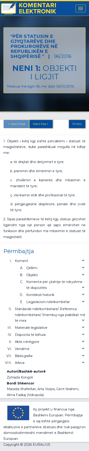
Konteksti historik (40, 295)
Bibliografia (23, 356)
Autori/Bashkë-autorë (26, 371)
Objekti (32, 275)
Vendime (22, 349)
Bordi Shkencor (20, 383)
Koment (21, 261)
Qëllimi (31, 268)
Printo (77, 124)
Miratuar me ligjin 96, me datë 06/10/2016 (40, 86)
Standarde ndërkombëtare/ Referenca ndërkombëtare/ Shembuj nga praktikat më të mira (50, 315)
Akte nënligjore (27, 342)
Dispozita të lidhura (30, 335)
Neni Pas (39, 124)
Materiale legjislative (31, 328)
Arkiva (20, 363)
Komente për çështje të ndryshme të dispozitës (54, 285)
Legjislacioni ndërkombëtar (48, 302)
